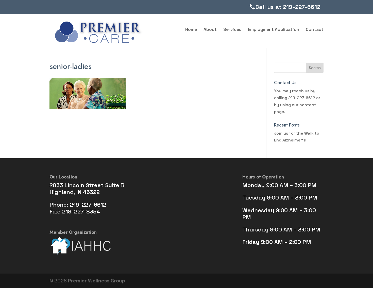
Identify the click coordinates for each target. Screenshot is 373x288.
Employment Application (273, 30)
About (210, 30)
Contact (315, 30)
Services (232, 30)
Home (191, 30)
